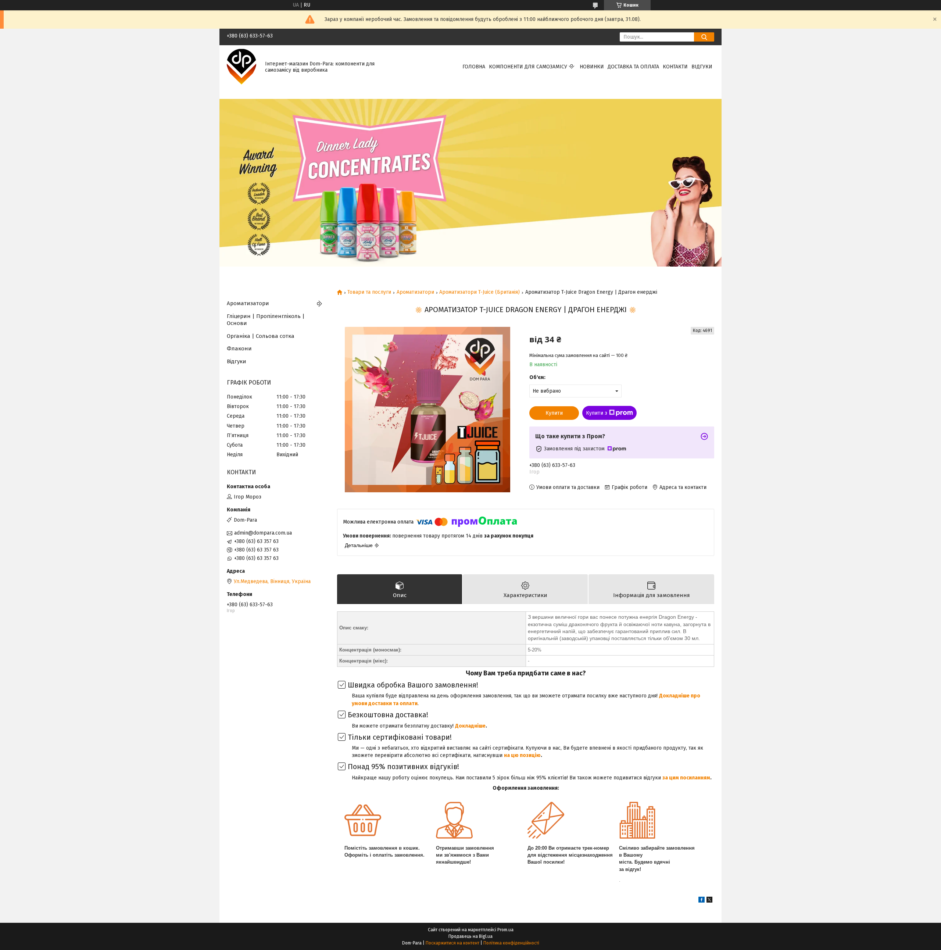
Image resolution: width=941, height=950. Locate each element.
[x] (709, 901)
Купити (554, 413)
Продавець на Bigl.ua (470, 936)
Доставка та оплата (633, 67)
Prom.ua (505, 929)
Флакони (239, 348)
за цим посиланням (686, 778)
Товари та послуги (369, 292)
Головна (473, 67)
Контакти (675, 67)
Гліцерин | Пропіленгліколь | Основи (266, 319)
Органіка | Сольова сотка (260, 336)
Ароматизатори (415, 292)
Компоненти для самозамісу (528, 67)
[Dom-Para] (241, 67)
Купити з (596, 413)
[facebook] (701, 901)
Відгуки (701, 67)
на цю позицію (522, 755)
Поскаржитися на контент (452, 943)
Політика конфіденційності (511, 943)
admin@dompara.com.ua (263, 533)
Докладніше (470, 726)
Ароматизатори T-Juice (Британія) (479, 292)
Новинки (592, 67)
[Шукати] (704, 37)
